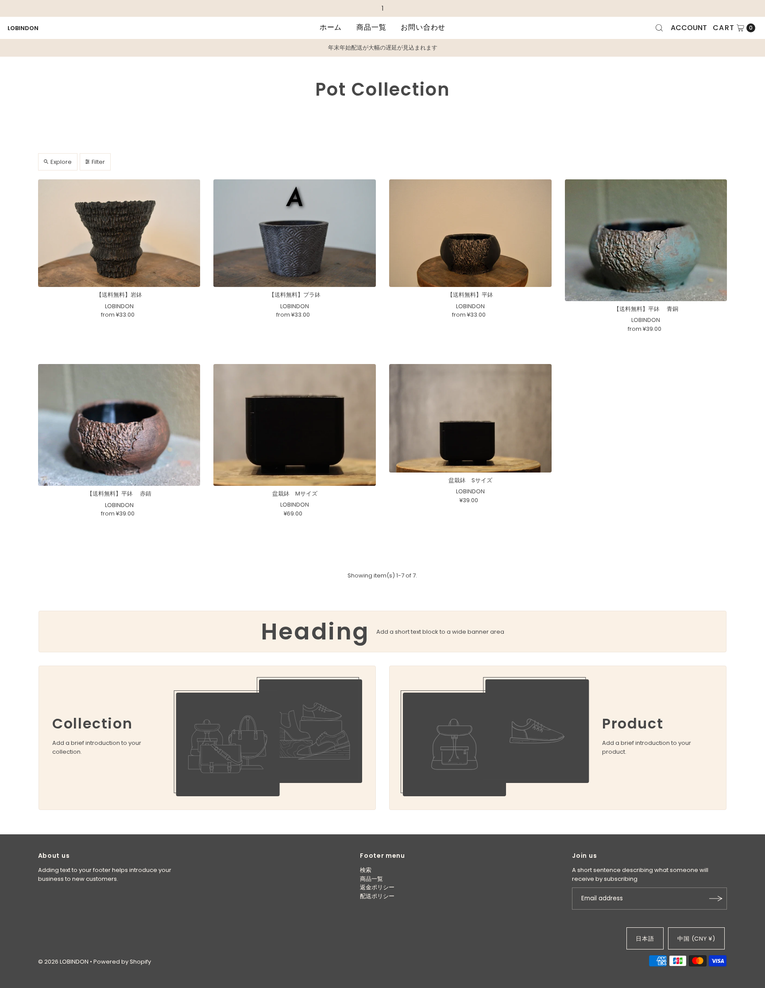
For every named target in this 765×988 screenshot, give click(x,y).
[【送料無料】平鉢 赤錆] (119, 425)
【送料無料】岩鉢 (119, 295)
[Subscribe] (716, 898)
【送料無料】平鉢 (470, 295)
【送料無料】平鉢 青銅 (646, 309)
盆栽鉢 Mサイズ (294, 493)
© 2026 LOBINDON (63, 961)
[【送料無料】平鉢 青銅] (646, 240)
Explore (61, 162)
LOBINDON (23, 28)
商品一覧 (371, 27)
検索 (365, 870)
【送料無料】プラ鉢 (295, 295)
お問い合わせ (423, 27)
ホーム (331, 27)
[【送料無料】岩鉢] (119, 233)
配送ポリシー (377, 896)
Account (689, 28)
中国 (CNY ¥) (696, 938)
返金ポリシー (377, 887)
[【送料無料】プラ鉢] (294, 233)
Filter (98, 162)
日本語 (645, 938)
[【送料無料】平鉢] (470, 233)
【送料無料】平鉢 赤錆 (119, 493)
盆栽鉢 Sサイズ (470, 480)
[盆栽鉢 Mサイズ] (294, 425)
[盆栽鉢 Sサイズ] (470, 418)
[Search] (659, 28)
